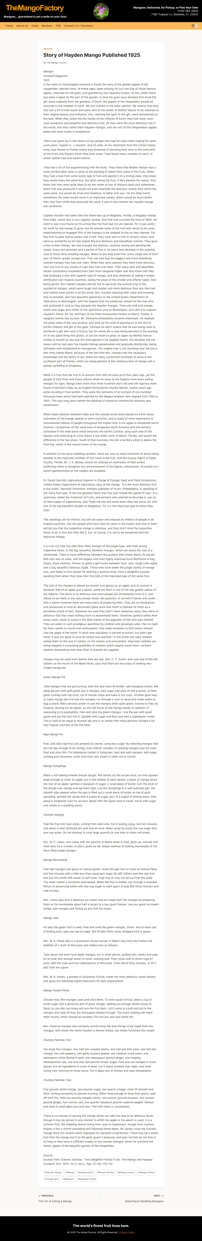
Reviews (47, 25)
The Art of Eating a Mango (55, 1198)
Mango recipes (126, 1172)
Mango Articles (105, 1172)
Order (35, 25)
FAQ (58, 25)
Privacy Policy (127, 1232)
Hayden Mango (53, 1172)
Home (9, 25)
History (48, 49)
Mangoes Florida (87, 1179)
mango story (52, 1179)
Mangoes (68, 1179)
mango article (85, 1172)
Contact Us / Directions (78, 25)
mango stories (146, 1172)
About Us (22, 25)
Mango (70, 1172)
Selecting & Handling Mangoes (144, 1198)
